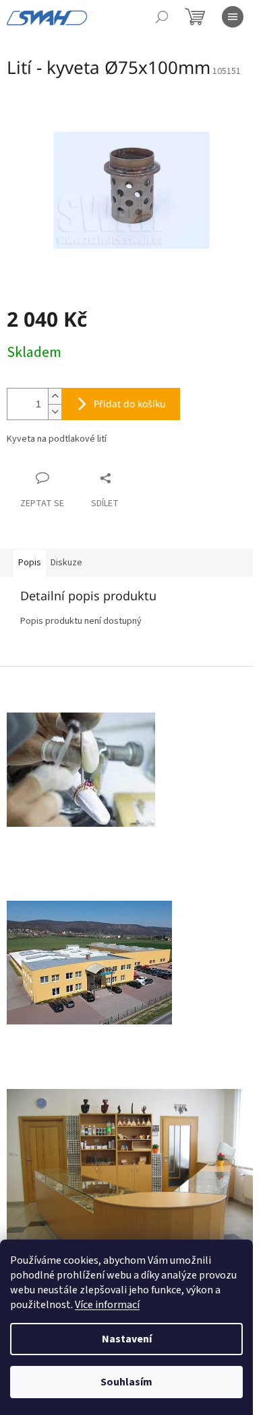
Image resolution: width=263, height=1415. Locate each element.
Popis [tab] (29, 562)
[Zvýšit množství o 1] (54, 396)
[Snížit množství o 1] (54, 411)
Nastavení (127, 1339)
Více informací (107, 1304)
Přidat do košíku (130, 403)
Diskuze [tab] (66, 562)
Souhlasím (126, 1382)
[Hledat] (161, 16)
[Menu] (232, 16)
